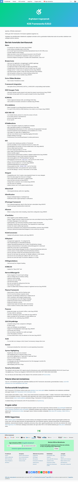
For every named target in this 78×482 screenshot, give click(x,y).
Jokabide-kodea (50, 460)
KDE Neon (7, 462)
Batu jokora (62, 424)
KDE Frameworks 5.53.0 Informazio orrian (25, 392)
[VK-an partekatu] (49, 472)
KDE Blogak (35, 457)
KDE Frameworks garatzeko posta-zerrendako (17, 409)
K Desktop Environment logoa (41, 477)
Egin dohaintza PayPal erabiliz (30, 445)
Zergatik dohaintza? (28, 443)
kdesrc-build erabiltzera (20, 398)
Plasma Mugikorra (8, 460)
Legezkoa (70, 477)
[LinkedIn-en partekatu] (37, 472)
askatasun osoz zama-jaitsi (37, 390)
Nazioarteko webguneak (66, 464)
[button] (71, 1)
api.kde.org (41, 400)
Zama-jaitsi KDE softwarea (52, 458)
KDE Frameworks (8, 458)
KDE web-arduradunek (10, 477)
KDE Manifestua (64, 462)
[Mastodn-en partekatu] (29, 472)
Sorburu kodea (22, 460)
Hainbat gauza (36, 462)
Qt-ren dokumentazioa (23, 457)
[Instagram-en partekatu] (51, 472)
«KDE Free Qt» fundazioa (66, 458)
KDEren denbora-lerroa (65, 460)
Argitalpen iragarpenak (39, 19)
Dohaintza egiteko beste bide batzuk (21, 448)
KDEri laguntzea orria (10, 424)
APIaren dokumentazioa (24, 455)
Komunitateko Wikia (51, 455)
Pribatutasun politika (51, 462)
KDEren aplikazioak (9, 457)
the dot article (46, 374)
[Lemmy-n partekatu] (41, 472)
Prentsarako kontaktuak (38, 460)
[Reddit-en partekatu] (39, 472)
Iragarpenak (35, 455)
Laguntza (49, 457)
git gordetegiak (61, 407)
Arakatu (56, 448)
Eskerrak (35, 464)
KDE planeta (35, 458)
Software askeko (12, 419)
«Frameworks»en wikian (17, 411)
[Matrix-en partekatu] (27, 472)
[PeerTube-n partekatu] (46, 472)
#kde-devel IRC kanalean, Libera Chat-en (59, 411)
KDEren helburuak (22, 458)
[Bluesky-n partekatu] (32, 472)
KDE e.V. (62, 457)
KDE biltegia (63, 455)
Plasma (6, 455)
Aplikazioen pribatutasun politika (52, 465)
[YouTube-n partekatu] (44, 472)
